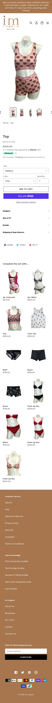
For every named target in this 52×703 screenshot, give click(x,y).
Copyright (10, 537)
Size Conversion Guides (16, 561)
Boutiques (10, 613)
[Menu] (47, 23)
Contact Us (10, 633)
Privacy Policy (11, 523)
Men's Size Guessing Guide (18, 582)
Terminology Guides (14, 568)
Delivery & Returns (14, 516)
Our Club (9, 620)
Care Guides (11, 589)
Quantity (41, 176)
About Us (9, 606)
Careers (9, 627)
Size (5, 166)
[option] (13, 112)
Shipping (19, 157)
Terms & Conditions (14, 544)
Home (5, 123)
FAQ (7, 509)
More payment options (26, 202)
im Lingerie (29, 695)
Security (9, 530)
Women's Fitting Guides (16, 575)
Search (8, 502)
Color (5, 176)
